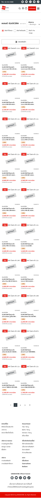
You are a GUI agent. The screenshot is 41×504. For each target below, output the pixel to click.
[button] (11, 405)
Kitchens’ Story (27, 433)
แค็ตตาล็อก (25, 436)
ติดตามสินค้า (26, 450)
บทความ (4, 430)
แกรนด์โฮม (5, 424)
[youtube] (26, 2)
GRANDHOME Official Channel (20, 474)
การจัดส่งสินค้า (6, 461)
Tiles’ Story (25, 427)
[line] (34, 2)
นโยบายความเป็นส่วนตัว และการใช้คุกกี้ (20, 484)
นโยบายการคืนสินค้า (28, 447)
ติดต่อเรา (25, 467)
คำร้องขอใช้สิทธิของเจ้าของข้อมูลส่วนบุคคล (21, 487)
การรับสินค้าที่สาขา (7, 464)
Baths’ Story (26, 430)
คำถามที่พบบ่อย (27, 453)
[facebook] (22, 2)
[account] (23, 9)
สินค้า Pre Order (32, 31)
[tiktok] (38, 2)
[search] (20, 8)
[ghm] (5, 8)
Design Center (6, 447)
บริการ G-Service (7, 441)
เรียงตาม (31, 22)
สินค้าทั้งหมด (9, 30)
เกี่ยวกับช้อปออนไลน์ (28, 441)
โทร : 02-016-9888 (7, 2)
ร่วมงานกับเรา (26, 464)
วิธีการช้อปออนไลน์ (27, 444)
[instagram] (30, 2)
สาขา (23, 458)
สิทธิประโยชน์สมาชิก (7, 427)
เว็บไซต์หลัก (32, 9)
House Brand (26, 424)
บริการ (4, 458)
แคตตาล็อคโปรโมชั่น (7, 433)
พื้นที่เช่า (4, 450)
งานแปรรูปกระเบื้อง (7, 444)
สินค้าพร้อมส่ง (21, 30)
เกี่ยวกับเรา (25, 461)
